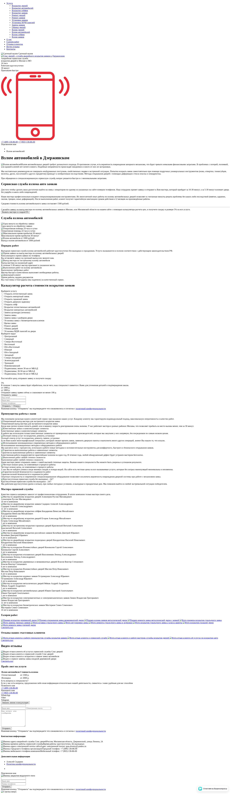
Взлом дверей (18, 30)
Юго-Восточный (12, 347)
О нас (9, 39)
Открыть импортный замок (16, 296)
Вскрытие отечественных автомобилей (22, 307)
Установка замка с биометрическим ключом (24, 320)
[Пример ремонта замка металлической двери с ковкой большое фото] (154, 620)
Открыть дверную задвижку (17, 302)
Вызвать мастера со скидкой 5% (15, 212)
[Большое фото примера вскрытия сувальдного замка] (201, 620)
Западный (9, 355)
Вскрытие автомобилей (22, 8)
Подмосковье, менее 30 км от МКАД (21, 368)
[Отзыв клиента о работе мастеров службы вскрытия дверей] (139, 638)
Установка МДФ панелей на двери (20, 331)
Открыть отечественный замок (18, 294)
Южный (8, 350)
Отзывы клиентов (14, 44)
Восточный (9, 344)
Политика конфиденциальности (21, 764)
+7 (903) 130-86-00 (26, 142)
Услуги (9, 3)
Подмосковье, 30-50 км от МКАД (19, 371)
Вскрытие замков (20, 13)
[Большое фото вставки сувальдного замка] (47, 623)
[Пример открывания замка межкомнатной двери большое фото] (60, 620)
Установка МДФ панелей (23, 22)
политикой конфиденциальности (91, 408)
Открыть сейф (10, 304)
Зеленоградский (11, 360)
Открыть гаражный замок (16, 299)
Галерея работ (12, 42)
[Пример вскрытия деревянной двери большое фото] (19, 620)
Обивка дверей (19, 27)
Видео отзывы (13, 46)
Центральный (10, 336)
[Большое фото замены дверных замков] (16, 623)
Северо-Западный (12, 358)
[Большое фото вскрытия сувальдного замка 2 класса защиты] (158, 623)
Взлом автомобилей (21, 32)
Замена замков (18, 25)
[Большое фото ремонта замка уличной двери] (18, 625)
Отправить (6, 406)
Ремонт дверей (18, 15)
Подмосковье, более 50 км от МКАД (21, 374)
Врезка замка (10, 323)
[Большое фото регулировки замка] (76, 623)
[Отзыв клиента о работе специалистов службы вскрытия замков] (34, 638)
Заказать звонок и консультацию (15, 703)
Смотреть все (7, 627)
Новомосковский (12, 366)
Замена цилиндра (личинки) (17, 312)
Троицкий (9, 363)
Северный (9, 339)
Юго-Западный (11, 352)
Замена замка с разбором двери (18, 318)
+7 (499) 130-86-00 (9, 142)
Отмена (16, 406)
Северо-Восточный (13, 342)
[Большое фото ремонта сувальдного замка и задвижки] (111, 623)
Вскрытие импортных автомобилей (20, 310)
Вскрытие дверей (20, 6)
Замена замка (10, 315)
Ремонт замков (18, 18)
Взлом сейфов (18, 34)
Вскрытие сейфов (20, 10)
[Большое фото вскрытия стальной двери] (198, 623)
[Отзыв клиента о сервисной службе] (87, 638)
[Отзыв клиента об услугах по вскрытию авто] (194, 638)
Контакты (10, 49)
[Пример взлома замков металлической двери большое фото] (106, 620)
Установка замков (20, 20)
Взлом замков (18, 37)
